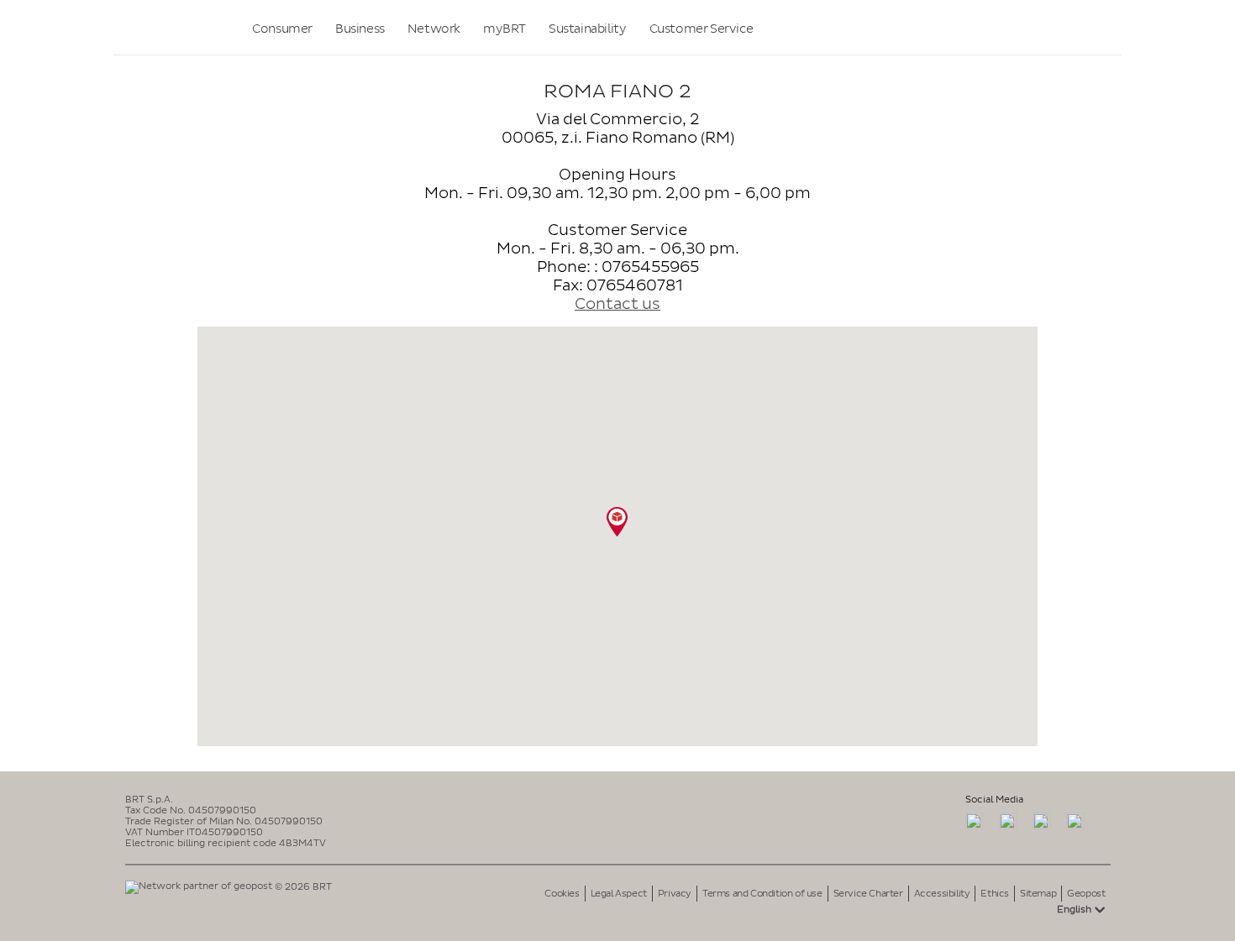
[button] (617, 521)
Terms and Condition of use (762, 893)
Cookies (561, 893)
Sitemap (1038, 893)
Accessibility (942, 893)
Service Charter (868, 893)
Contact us (617, 304)
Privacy (674, 893)
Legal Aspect (619, 893)
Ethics (994, 893)
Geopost (1086, 893)
